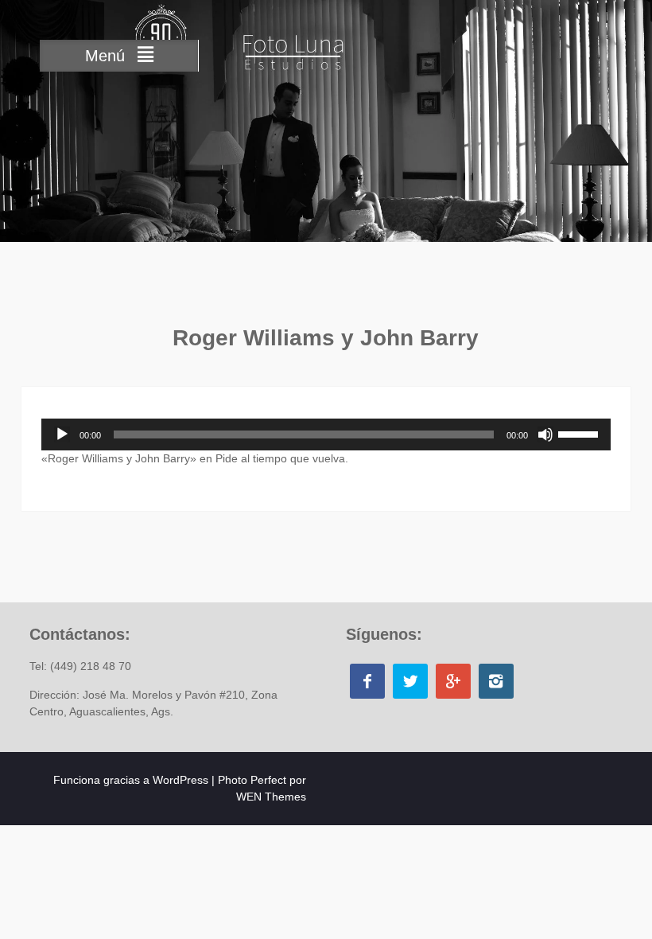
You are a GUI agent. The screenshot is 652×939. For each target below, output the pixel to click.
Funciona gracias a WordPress (130, 779)
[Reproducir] (62, 434)
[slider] (580, 433)
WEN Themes (271, 796)
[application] (325, 434)
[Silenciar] (545, 434)
